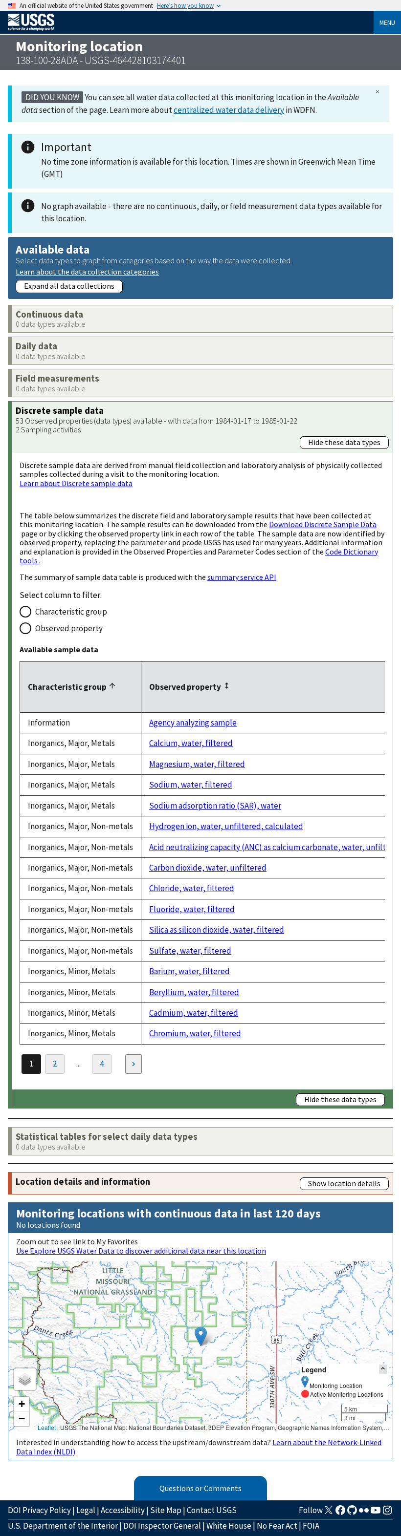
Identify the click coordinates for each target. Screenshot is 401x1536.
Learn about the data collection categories (87, 271)
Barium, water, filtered (189, 971)
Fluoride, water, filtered (192, 909)
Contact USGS (212, 1510)
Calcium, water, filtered (191, 743)
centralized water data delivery (229, 110)
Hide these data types (344, 442)
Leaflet (47, 1427)
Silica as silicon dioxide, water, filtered (216, 929)
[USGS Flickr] (364, 1513)
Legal (85, 1510)
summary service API (241, 577)
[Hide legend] (383, 1369)
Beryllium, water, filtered (194, 992)
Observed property (69, 628)
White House (228, 1525)
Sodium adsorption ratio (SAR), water (215, 805)
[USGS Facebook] (340, 1513)
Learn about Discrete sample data (76, 483)
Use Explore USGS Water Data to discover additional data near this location (141, 1251)
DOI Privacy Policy (39, 1510)
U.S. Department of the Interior (63, 1525)
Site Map (165, 1510)
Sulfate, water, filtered (190, 950)
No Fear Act (277, 1525)
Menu (387, 22)
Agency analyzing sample (193, 722)
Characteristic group (71, 611)
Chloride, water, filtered (191, 888)
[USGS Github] (352, 1513)
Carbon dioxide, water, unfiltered (208, 867)
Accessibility (123, 1510)
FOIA (311, 1525)
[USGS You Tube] (375, 1513)
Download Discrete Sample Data (323, 524)
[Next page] (133, 1064)
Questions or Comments (200, 1488)
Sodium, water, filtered (190, 784)
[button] (201, 1336)
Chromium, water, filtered (195, 1033)
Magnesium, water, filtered (197, 764)
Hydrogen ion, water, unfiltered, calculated (226, 826)
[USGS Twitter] (328, 1513)
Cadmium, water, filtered (193, 1012)
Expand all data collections (69, 286)
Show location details (344, 1183)
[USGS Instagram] (387, 1513)
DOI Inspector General (162, 1525)
